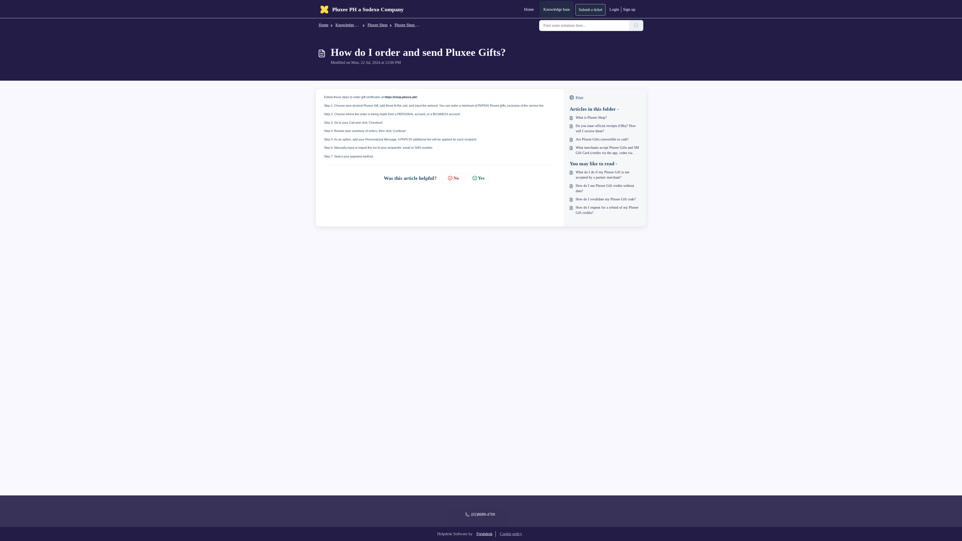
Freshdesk (484, 534)
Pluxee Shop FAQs (410, 25)
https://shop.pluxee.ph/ (401, 97)
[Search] (636, 25)
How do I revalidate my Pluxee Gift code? (606, 199)
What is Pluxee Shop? (591, 117)
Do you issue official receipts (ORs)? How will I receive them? (606, 128)
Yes (481, 178)
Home (529, 9)
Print (579, 98)
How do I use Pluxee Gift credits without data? (605, 188)
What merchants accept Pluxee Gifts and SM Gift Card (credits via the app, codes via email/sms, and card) (607, 151)
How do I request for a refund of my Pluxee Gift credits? (607, 210)
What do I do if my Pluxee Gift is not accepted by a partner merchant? (602, 174)
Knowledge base (556, 9)
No (456, 178)
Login (614, 9)
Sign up (629, 9)
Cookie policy (511, 534)
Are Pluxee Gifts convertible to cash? (602, 139)
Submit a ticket (590, 10)
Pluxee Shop (378, 25)
